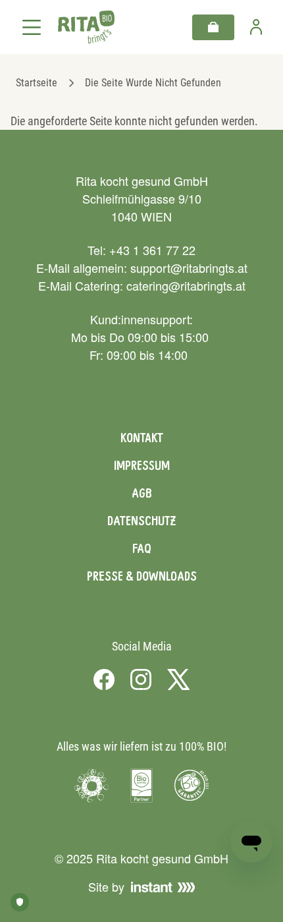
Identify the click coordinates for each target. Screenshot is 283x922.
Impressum (142, 465)
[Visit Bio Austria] (141, 785)
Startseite (36, 82)
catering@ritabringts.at (185, 285)
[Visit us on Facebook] (104, 678)
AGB (142, 493)
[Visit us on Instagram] (140, 678)
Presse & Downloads (142, 576)
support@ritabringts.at (188, 267)
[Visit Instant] (163, 887)
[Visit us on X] (178, 678)
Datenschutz (141, 520)
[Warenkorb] (213, 27)
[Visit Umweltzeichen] (91, 785)
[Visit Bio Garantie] (191, 785)
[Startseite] (86, 27)
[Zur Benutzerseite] (256, 27)
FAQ (141, 548)
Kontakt (141, 437)
